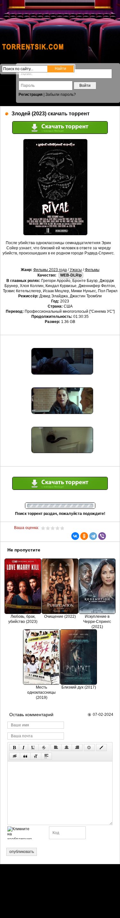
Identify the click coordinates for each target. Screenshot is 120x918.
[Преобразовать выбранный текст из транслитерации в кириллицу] (35, 756)
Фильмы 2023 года (50, 270)
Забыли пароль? (60, 94)
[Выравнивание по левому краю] (56, 747)
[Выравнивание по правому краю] (77, 747)
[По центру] (66, 747)
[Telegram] (93, 536)
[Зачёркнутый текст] (43, 747)
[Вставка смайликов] (89, 747)
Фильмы (92, 270)
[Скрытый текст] (14, 756)
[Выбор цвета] (101, 747)
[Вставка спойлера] (46, 756)
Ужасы (76, 270)
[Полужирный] (14, 747)
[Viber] (102, 536)
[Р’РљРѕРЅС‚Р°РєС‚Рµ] (75, 536)
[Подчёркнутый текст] (33, 747)
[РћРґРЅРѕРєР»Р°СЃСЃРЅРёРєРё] (84, 536)
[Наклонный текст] (23, 747)
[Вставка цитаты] (25, 756)
